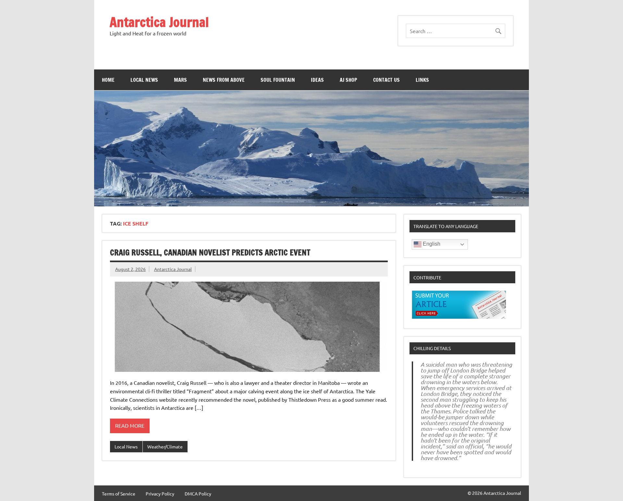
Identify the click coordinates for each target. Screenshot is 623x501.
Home (108, 79)
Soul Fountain (278, 79)
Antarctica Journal (159, 22)
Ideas (317, 79)
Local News (144, 79)
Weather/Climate (165, 446)
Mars (180, 79)
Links (422, 79)
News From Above (224, 79)
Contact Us (386, 79)
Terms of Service (118, 493)
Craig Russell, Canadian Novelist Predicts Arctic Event (210, 252)
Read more (129, 425)
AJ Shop (348, 79)
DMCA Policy (198, 493)
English (430, 244)
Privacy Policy (160, 493)
